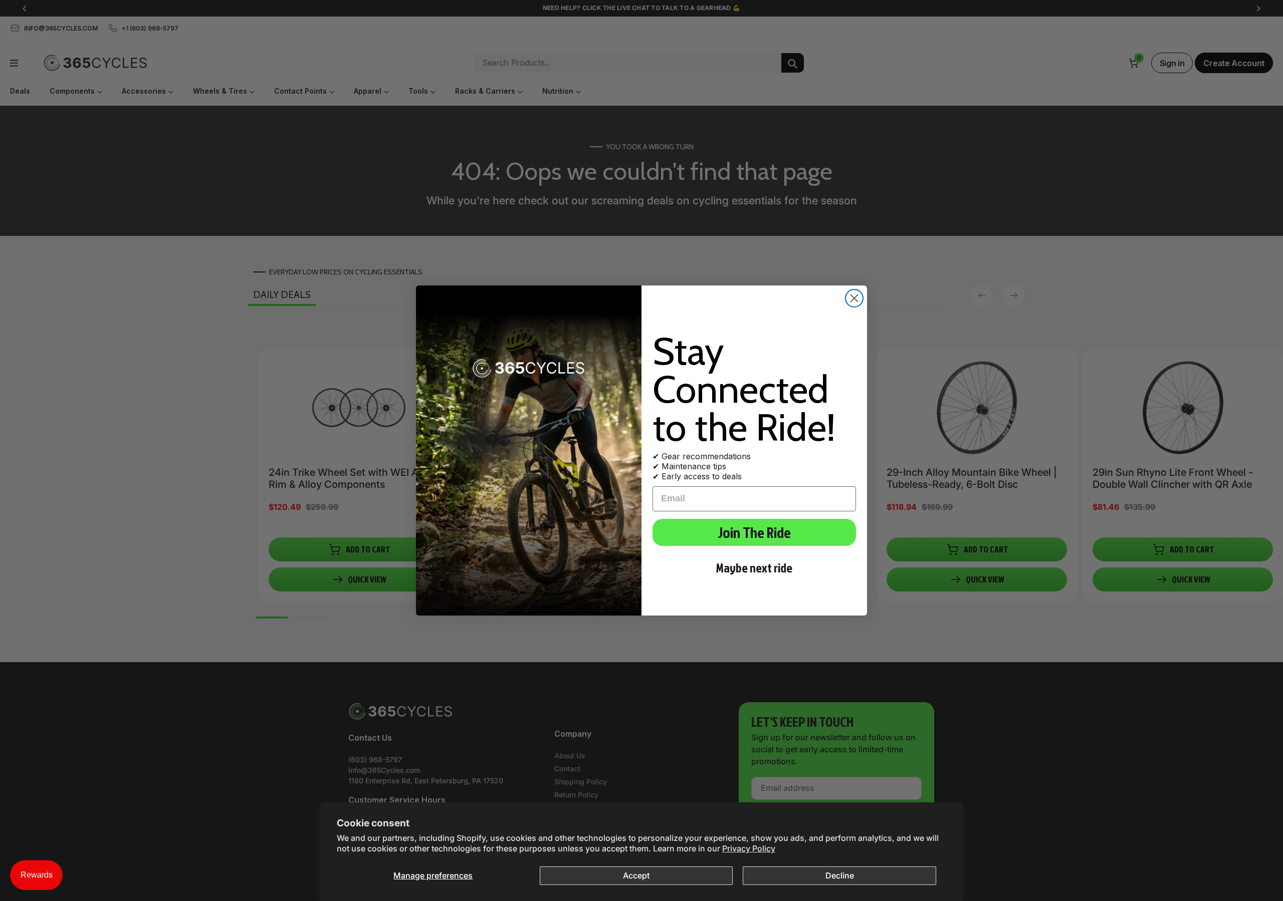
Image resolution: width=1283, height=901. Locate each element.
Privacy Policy (748, 848)
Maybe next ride (754, 567)
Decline (839, 875)
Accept (636, 875)
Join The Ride (754, 532)
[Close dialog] (854, 298)
